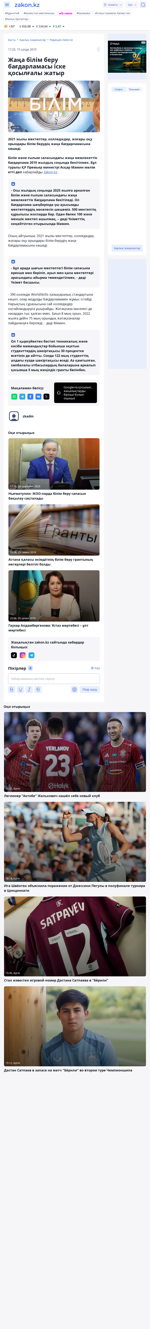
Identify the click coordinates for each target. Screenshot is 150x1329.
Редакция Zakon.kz (61, 40)
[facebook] (30, 396)
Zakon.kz (50, 172)
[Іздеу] (143, 4)
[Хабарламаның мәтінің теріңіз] (54, 678)
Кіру (97, 668)
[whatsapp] (14, 396)
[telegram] (22, 396)
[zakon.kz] (27, 5)
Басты (12, 40)
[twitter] (46, 396)
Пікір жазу (89, 689)
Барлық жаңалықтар (33, 40)
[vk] (38, 396)
